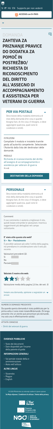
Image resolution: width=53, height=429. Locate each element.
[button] (50, 34)
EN (13, 8)
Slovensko (10, 374)
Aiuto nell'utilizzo (13, 364)
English (9, 379)
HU (9, 8)
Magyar (9, 377)
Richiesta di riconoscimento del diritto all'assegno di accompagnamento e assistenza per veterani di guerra (23, 162)
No (9, 241)
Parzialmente (19, 241)
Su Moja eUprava (12, 394)
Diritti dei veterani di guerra (15, 327)
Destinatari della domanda (26, 176)
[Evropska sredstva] (26, 424)
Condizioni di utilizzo (26, 394)
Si (5, 241)
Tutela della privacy (42, 394)
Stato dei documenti (15, 344)
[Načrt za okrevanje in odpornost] (26, 416)
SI (2, 8)
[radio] (17, 279)
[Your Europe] (26, 402)
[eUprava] (3, 3)
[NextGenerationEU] (26, 409)
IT (5, 8)
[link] (3, 23)
